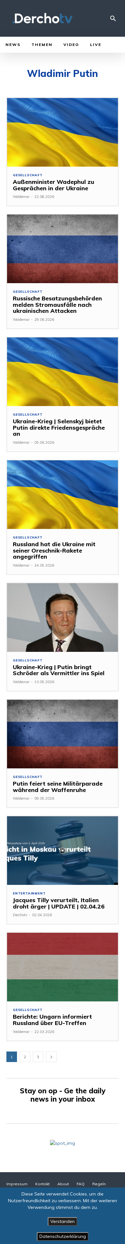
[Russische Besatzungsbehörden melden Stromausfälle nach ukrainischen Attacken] (62, 249)
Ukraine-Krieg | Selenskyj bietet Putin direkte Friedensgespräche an (59, 428)
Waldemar (21, 196)
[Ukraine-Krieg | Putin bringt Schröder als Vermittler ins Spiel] (62, 617)
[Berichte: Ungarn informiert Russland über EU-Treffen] (62, 967)
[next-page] (51, 1057)
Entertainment (29, 893)
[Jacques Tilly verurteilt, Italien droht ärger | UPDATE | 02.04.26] (62, 850)
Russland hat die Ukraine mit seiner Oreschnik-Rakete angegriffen (54, 550)
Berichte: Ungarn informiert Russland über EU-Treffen (52, 1020)
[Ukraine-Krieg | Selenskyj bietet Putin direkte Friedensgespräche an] (62, 371)
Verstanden (62, 1221)
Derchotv (20, 915)
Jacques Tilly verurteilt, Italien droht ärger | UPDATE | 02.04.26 (58, 903)
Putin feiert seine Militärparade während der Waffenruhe (58, 787)
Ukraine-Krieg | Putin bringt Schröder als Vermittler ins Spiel (58, 670)
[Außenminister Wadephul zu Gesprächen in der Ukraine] (62, 132)
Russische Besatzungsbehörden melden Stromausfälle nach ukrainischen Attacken (57, 305)
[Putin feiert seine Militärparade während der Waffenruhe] (62, 734)
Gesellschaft (28, 175)
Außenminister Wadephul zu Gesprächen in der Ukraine (53, 185)
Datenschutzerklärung (62, 1236)
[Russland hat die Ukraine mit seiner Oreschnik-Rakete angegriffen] (62, 494)
